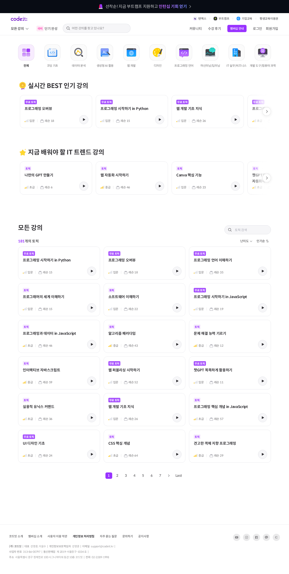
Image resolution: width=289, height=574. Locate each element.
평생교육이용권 (269, 19)
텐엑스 (202, 19)
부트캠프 (224, 19)
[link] (56, 111)
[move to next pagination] (168, 475)
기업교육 (247, 19)
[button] (246, 241)
